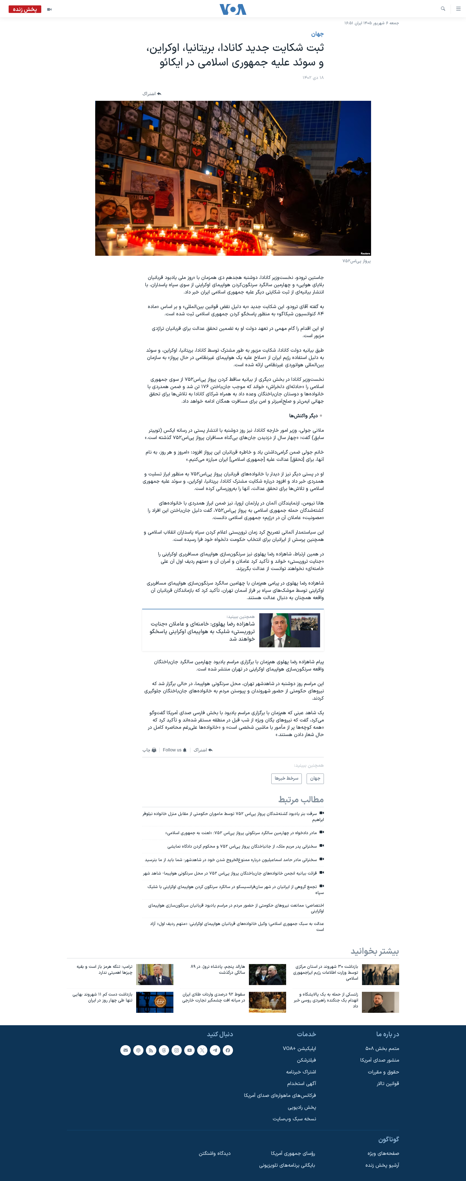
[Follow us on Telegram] (215, 1050)
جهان (317, 34)
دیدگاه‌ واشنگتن (215, 1153)
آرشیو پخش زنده (382, 1165)
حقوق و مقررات (383, 1072)
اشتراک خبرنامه (301, 1072)
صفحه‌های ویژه (383, 1153)
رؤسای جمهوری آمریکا (293, 1153)
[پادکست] (138, 1050)
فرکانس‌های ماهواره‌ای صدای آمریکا (280, 1095)
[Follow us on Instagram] (177, 1050)
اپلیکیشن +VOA (299, 1048)
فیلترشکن (306, 1060)
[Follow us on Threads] (164, 1050)
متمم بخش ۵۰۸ (382, 1048)
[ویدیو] (49, 9)
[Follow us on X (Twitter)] (202, 1050)
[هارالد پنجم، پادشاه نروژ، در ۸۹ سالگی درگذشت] (267, 974)
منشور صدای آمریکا (379, 1060)
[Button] (151, 94)
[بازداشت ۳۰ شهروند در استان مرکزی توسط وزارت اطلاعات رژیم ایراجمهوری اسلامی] (380, 974)
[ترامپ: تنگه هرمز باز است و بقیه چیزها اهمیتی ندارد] (154, 974)
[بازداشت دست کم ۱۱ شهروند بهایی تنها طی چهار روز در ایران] (154, 1002)
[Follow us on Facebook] (228, 1050)
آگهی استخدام (301, 1083)
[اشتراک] (125, 1050)
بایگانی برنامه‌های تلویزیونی (287, 1165)
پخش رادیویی (302, 1107)
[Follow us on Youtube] (189, 1050)
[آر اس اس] (151, 1050)
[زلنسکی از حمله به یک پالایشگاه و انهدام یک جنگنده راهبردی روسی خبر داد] (380, 1002)
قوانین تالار (388, 1083)
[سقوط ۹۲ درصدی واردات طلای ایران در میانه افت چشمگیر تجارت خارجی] (267, 1002)
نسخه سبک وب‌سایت (294, 1119)
